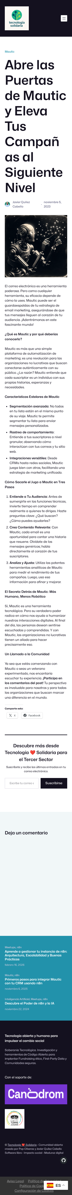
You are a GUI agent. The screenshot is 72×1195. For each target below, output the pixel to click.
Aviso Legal (15, 1181)
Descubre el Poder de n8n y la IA (29, 1003)
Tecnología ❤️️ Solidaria (22, 1144)
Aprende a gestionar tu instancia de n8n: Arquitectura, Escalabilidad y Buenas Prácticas (36, 955)
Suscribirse (53, 783)
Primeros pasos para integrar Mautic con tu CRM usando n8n (33, 981)
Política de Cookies (34, 1186)
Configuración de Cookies (34, 1191)
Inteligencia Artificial (17, 999)
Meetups (10, 947)
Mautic (9, 51)
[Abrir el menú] (64, 18)
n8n (19, 947)
